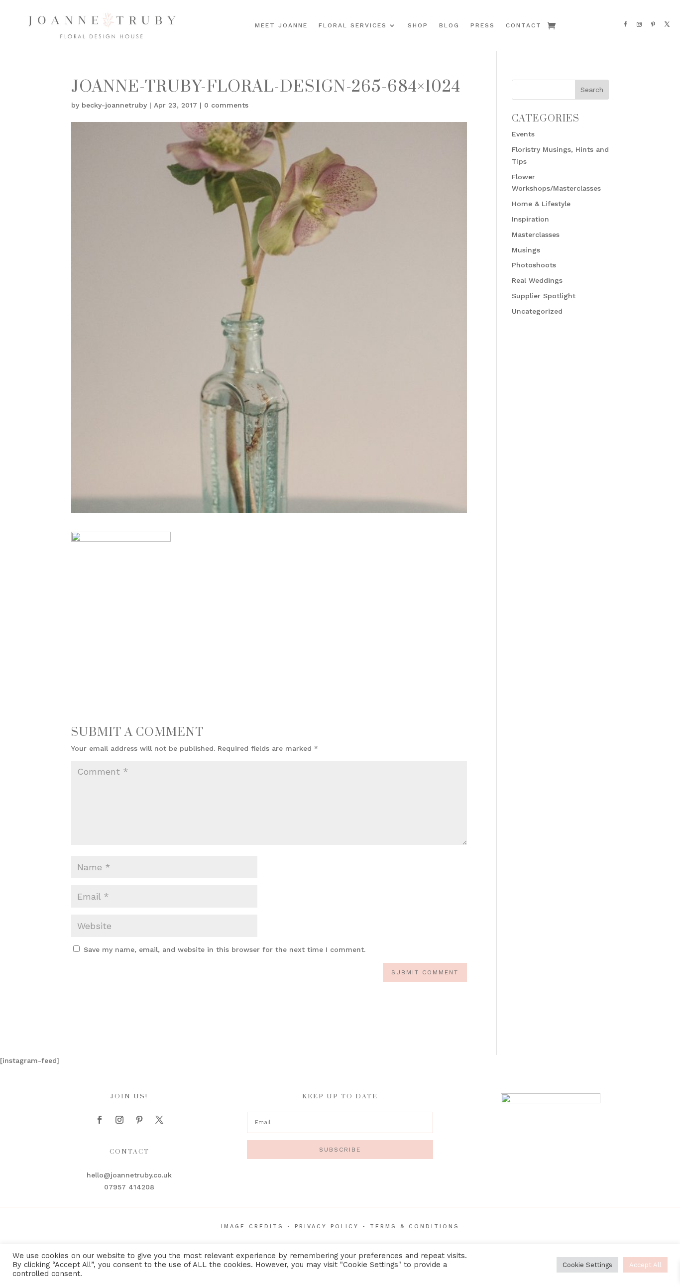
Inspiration (530, 219)
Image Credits (252, 1226)
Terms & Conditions (414, 1226)
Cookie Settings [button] (587, 1265)
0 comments (226, 105)
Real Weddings (537, 280)
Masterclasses (536, 234)
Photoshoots (534, 265)
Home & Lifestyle (541, 204)
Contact (524, 25)
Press (482, 25)
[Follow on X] (667, 24)
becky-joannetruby (114, 105)
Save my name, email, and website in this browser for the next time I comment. (224, 949)
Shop (418, 25)
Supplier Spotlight (543, 296)
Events (523, 134)
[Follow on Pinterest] (653, 24)
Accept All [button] (645, 1265)
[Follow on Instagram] (639, 24)
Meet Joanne (281, 25)
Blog (449, 25)
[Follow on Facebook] (625, 24)
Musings (526, 250)
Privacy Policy (327, 1226)
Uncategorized (537, 311)
